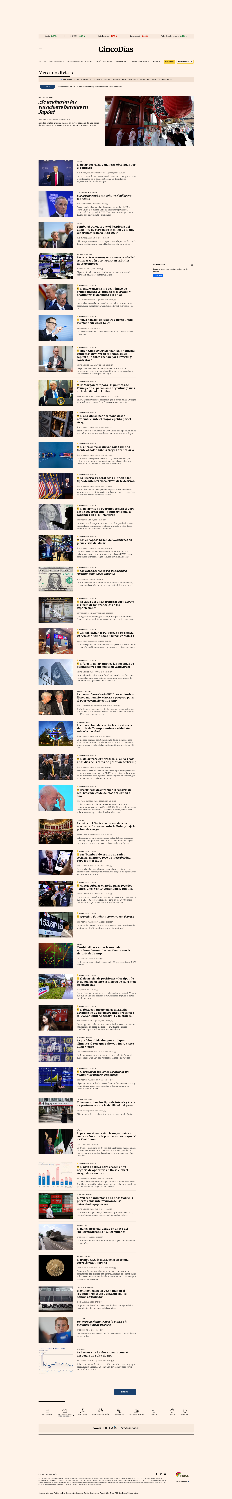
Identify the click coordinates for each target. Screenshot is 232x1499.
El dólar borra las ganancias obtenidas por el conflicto (106, 166)
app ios (172, 1414)
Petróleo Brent (103, 36)
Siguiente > (125, 1392)
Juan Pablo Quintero (85, 801)
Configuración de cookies (74, 1493)
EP (78, 1302)
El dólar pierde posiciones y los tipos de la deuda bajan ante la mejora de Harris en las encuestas (106, 981)
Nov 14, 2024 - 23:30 (104, 922)
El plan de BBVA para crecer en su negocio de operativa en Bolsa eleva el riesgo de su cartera (102, 1170)
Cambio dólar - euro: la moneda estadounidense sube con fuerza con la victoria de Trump (103, 950)
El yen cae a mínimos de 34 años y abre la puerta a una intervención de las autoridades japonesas (105, 1201)
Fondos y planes (121, 61)
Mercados (88, 61)
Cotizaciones (108, 61)
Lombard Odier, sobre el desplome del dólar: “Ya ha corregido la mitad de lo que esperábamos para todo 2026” (105, 230)
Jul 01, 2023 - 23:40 (94, 1330)
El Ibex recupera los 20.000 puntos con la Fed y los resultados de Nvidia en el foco (89, 87)
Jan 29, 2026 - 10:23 (101, 238)
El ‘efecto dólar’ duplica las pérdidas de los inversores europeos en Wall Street (105, 665)
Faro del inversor (46, 97)
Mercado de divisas (84, 1037)
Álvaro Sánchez (83, 365)
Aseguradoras (145, 79)
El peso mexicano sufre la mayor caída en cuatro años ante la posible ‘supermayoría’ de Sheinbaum (106, 1136)
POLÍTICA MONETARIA (84, 1099)
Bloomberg (81, 269)
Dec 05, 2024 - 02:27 (103, 834)
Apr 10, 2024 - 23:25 (104, 1178)
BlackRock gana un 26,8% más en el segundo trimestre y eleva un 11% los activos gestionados (102, 1294)
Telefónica (97, 79)
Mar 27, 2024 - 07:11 (103, 1209)
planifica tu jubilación (100, 1414)
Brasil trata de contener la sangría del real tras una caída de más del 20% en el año (104, 793)
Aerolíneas (81, 1349)
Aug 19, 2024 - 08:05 (107, 1052)
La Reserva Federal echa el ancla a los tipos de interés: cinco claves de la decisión (106, 480)
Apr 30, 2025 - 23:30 (97, 520)
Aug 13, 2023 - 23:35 (107, 1268)
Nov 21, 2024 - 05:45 (103, 894)
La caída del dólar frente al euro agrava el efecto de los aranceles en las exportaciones (105, 605)
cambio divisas (119, 1414)
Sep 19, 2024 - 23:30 (104, 1021)
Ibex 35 (47, 36)
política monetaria (84, 254)
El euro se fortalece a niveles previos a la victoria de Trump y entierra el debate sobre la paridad (104, 728)
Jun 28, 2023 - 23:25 (105, 1361)
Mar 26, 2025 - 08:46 (111, 706)
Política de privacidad (91, 1493)
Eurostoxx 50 (135, 36)
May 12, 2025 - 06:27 (103, 455)
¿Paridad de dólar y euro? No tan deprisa (107, 917)
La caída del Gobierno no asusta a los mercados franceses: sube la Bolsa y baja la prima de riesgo (106, 826)
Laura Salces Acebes (85, 300)
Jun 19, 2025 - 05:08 (92, 328)
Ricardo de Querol (84, 204)
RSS (116, 1493)
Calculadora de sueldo (162, 79)
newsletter (159, 265)
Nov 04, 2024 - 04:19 (89, 990)
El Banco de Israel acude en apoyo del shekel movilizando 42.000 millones (102, 1230)
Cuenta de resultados (85, 1288)
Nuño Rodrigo (82, 520)
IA (137, 79)
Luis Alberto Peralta (85, 1268)
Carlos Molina (82, 641)
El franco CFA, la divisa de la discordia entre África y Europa (102, 1261)
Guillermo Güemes (84, 1361)
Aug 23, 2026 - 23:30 (61, 119)
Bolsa (76, 79)
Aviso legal (49, 1493)
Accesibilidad (104, 1493)
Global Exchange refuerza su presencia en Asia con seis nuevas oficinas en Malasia (105, 634)
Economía (98, 61)
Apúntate (158, 275)
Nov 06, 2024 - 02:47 (94, 959)
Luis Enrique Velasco (85, 1052)
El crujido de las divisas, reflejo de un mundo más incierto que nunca (102, 1073)
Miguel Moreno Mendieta (86, 396)
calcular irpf (47, 1414)
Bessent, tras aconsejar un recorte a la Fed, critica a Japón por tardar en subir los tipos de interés (106, 260)
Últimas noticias (135, 61)
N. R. (78, 990)
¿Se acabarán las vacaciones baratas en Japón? (63, 107)
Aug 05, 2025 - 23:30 (107, 300)
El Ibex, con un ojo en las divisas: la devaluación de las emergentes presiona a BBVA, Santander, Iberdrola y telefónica (105, 1013)
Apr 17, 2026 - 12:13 (117, 173)
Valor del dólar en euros (170, 36)
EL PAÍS (155, 60)
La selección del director (87, 193)
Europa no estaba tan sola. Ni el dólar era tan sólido (104, 197)
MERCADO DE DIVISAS (84, 722)
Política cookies (59, 1493)
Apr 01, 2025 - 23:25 (103, 672)
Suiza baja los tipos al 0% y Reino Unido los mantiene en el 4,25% (105, 322)
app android (185, 1414)
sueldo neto (82, 1414)
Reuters (93, 706)
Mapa (112, 1493)
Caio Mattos (81, 173)
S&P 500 (73, 36)
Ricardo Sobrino (83, 613)
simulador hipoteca (65, 1414)
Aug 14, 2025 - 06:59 (95, 269)
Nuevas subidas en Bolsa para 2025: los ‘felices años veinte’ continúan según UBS (105, 887)
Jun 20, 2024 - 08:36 (97, 1111)
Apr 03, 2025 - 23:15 (103, 641)
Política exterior (83, 1257)
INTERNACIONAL (82, 1226)
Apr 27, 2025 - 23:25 (103, 548)
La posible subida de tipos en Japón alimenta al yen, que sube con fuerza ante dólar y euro (105, 1043)
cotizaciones (153, 1414)
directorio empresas (136, 1414)
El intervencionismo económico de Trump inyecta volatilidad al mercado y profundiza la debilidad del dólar (104, 292)
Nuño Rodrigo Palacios (86, 834)
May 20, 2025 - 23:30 (110, 396)
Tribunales (108, 79)
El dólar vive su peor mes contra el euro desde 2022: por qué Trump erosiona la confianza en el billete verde (106, 512)
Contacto (42, 1493)
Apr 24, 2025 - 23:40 (94, 579)
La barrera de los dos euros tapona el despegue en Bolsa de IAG (103, 1354)
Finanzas (131, 79)
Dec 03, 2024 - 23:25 (103, 866)
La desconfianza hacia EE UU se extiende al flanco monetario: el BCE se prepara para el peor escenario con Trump (106, 697)
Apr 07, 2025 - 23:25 (104, 613)
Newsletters (123, 1493)
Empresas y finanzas (75, 61)
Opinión (146, 61)
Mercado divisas (56, 73)
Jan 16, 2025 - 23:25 (103, 767)
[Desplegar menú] (40, 49)
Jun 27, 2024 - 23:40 (103, 1080)
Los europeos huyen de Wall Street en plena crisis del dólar (104, 542)
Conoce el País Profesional (116, 1428)
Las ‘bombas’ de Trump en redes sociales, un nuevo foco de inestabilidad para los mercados (104, 857)
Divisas (79, 162)
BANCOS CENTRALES (84, 691)
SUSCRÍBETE (169, 62)
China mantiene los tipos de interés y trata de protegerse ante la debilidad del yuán (106, 1104)
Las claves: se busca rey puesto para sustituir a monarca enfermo (102, 573)
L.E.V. (78, 1144)
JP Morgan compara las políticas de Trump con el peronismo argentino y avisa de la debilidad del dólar (106, 388)
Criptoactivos (120, 79)
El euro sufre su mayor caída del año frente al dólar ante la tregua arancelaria (105, 449)
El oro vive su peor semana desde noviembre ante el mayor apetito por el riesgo (104, 419)
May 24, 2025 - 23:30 (104, 365)
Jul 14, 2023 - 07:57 (93, 1302)
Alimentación (86, 79)
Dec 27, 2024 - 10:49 (107, 801)
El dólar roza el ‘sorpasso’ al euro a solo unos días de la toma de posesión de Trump (106, 761)
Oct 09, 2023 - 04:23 (94, 1237)
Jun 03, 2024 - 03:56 (89, 1144)
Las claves (81, 1319)
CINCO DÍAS (81, 579)
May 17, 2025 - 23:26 (103, 427)
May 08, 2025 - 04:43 (104, 486)
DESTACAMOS (67, 79)
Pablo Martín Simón (94, 173)
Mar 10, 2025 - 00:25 (104, 736)
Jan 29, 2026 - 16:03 (100, 204)
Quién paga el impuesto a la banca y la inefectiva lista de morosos (102, 1323)
